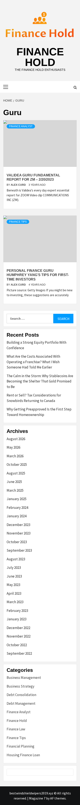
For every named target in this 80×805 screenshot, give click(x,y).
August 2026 (16, 439)
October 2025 (17, 464)
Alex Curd (18, 184)
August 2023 (16, 559)
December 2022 (18, 627)
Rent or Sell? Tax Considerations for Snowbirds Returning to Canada (34, 398)
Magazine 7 (37, 798)
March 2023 (15, 602)
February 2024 (17, 507)
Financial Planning (20, 746)
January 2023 (16, 619)
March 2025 (15, 490)
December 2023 (18, 524)
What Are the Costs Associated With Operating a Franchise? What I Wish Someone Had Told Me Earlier (33, 362)
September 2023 (19, 550)
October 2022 (17, 645)
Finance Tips (18, 221)
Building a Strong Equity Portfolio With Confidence (36, 345)
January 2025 (16, 499)
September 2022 (19, 653)
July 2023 (14, 567)
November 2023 (19, 533)
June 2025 (14, 481)
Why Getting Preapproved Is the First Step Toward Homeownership (39, 412)
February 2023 (17, 610)
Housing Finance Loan (23, 755)
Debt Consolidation (21, 694)
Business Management (24, 677)
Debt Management (21, 703)
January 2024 (16, 516)
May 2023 (13, 584)
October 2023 (17, 542)
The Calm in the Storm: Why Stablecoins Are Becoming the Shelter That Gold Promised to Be (40, 381)
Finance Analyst (20, 126)
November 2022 (19, 636)
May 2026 (13, 447)
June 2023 (14, 576)
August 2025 (16, 473)
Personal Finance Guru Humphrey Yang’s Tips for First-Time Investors (38, 275)
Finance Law (16, 729)
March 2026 (15, 456)
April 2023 (14, 593)
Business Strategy (20, 686)
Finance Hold (40, 57)
